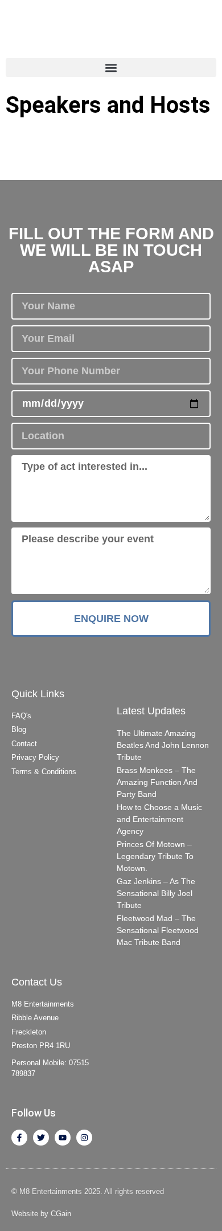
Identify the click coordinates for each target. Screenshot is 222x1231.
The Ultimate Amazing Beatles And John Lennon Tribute (163, 745)
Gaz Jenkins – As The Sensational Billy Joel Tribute (156, 893)
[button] (111, 67)
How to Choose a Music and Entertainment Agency (159, 819)
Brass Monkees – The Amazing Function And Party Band (157, 782)
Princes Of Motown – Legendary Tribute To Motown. (155, 856)
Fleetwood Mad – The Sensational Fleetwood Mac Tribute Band (158, 930)
